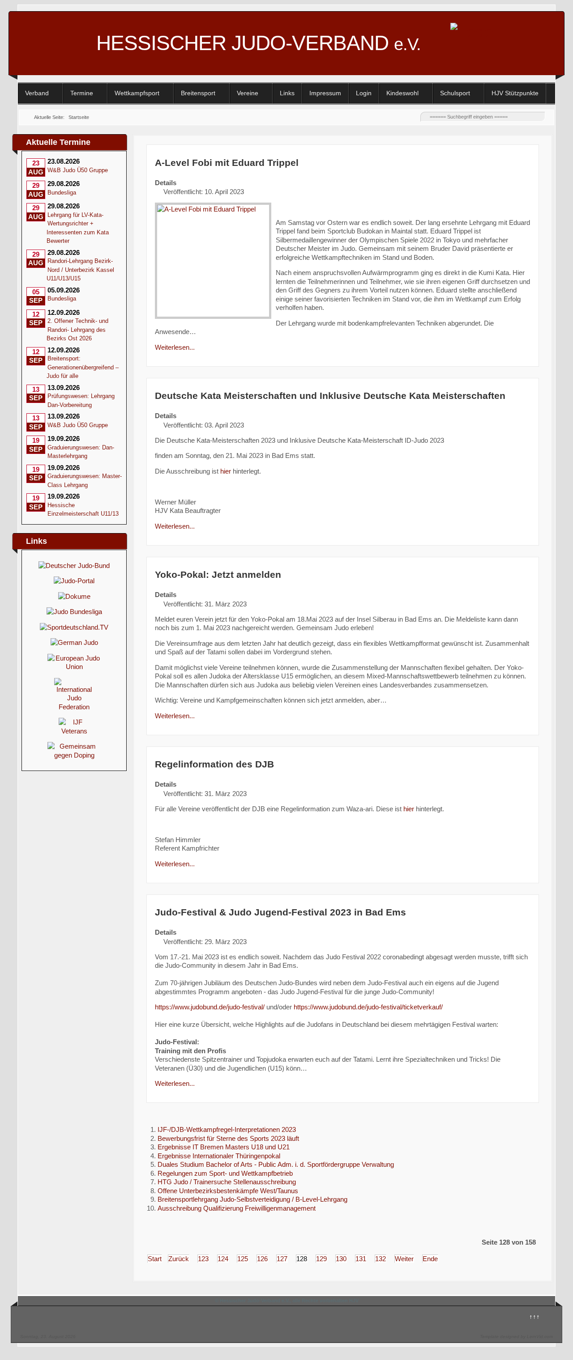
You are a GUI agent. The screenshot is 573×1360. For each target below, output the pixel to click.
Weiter (404, 1259)
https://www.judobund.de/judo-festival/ (210, 1007)
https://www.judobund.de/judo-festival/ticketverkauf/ (368, 1007)
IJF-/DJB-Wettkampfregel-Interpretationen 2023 (227, 1129)
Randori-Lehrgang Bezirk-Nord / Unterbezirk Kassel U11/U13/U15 (80, 270)
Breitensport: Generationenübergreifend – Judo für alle (83, 367)
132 (380, 1259)
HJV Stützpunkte (515, 93)
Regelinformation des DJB (214, 764)
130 (341, 1259)
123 (203, 1259)
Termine (81, 93)
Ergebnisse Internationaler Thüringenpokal (219, 1156)
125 (242, 1259)
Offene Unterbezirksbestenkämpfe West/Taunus (228, 1191)
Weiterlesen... (175, 347)
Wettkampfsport (137, 93)
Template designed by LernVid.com (516, 1336)
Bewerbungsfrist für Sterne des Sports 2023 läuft (228, 1138)
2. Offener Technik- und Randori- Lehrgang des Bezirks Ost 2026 (77, 330)
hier (225, 471)
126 (262, 1259)
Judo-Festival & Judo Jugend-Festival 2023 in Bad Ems (280, 912)
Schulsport (455, 93)
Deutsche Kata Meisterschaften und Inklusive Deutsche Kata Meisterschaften (330, 395)
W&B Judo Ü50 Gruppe (77, 170)
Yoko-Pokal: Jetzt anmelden (218, 574)
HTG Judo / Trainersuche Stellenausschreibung (227, 1182)
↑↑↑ (534, 1316)
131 (360, 1259)
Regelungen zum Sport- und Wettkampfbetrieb (225, 1173)
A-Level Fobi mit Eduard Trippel (227, 162)
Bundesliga (61, 192)
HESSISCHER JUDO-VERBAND (258, 43)
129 (321, 1259)
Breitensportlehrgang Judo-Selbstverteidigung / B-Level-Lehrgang (252, 1199)
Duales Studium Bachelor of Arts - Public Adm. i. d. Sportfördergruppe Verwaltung (276, 1164)
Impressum (325, 93)
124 (223, 1259)
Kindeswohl (402, 93)
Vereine (247, 93)
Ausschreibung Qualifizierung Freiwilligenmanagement (237, 1208)
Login (364, 93)
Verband (37, 93)
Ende (430, 1259)
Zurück (178, 1259)
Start (155, 1259)
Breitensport (198, 93)
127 (282, 1259)
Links (287, 93)
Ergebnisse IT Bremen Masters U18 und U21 (224, 1147)
